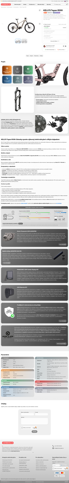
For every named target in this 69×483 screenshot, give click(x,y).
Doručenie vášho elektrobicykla (42, 460)
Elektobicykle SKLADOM (7, 460)
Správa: (22, 417)
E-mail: (36, 412)
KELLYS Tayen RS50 (23, 7)
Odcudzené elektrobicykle (24, 471)
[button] (40, 10)
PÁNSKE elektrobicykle (7, 461)
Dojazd (31, 55)
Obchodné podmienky (28, 481)
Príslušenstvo (32, 4)
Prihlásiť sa (64, 465)
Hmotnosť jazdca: (22, 216)
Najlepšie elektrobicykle (24, 469)
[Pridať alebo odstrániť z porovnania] (65, 46)
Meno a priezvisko (25, 412)
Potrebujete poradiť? (50, 45)
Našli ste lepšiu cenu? (50, 46)
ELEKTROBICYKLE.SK (15, 451)
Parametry (36, 55)
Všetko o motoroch (40, 463)
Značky (24, 4)
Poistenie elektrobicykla (41, 469)
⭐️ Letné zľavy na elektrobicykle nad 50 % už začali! (11, 1)
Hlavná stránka (3, 7)
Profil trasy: (56, 216)
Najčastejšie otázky (23, 465)
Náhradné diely (41, 4)
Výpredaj (49, 4)
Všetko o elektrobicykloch (41, 465)
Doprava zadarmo (57, 12)
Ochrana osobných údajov (40, 481)
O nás (52, 1)
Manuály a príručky (22, 467)
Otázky (41, 55)
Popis (27, 55)
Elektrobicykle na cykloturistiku (8, 467)
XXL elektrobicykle (6, 465)
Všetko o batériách (40, 461)
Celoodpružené (16, 7)
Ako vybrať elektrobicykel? (24, 460)
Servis (59, 1)
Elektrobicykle (17, 4)
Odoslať (34, 431)
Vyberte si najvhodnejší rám (41, 467)
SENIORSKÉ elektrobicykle (7, 463)
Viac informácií (62, 244)
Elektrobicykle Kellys (61, 343)
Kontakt (62, 1)
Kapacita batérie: (22, 211)
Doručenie (56, 1)
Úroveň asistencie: (58, 211)
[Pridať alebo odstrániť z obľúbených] (63, 46)
